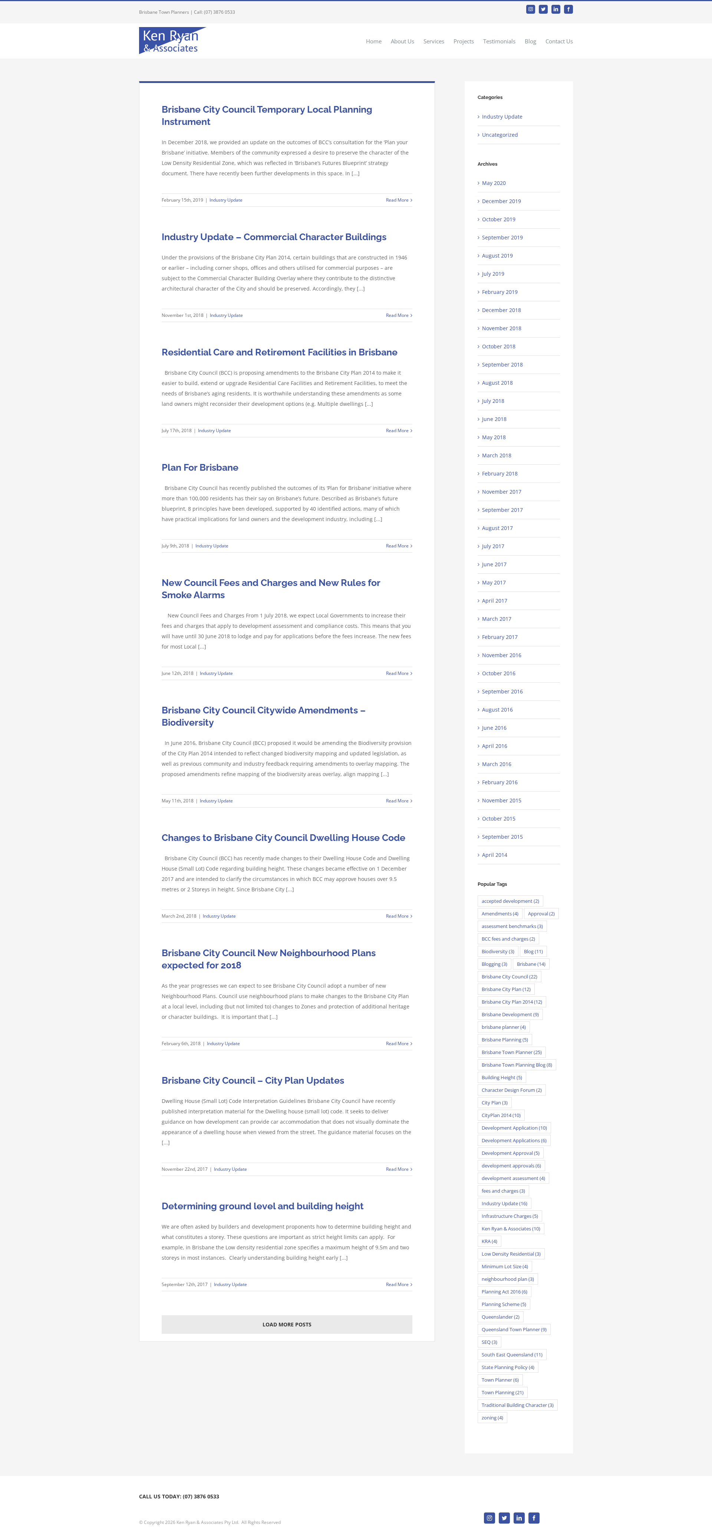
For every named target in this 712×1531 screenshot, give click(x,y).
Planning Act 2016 (504, 1291)
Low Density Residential (511, 1253)
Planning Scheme (504, 1304)
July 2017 (493, 546)
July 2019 (493, 273)
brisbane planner (504, 1027)
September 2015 (502, 836)
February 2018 (500, 473)
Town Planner (500, 1379)
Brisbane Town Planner (512, 1052)
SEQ (489, 1342)
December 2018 (501, 310)
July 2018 (493, 400)
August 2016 (497, 709)
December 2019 (501, 201)
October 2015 (498, 818)
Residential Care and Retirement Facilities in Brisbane (280, 352)
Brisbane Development (510, 1014)
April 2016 (494, 745)
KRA (489, 1241)
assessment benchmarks (512, 926)
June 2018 (494, 418)
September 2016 (502, 691)
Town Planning (503, 1392)
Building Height (502, 1077)
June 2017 (494, 564)
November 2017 (501, 491)
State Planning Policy (508, 1367)
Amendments (500, 913)
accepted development (510, 901)
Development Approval (511, 1153)
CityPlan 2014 (501, 1115)
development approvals (511, 1165)
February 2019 (500, 291)
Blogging (494, 964)
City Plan (495, 1102)
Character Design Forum (512, 1090)
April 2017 (494, 600)
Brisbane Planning (505, 1039)
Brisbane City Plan (506, 989)
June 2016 (494, 727)
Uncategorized (500, 134)
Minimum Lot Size (505, 1266)
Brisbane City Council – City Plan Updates (253, 1080)
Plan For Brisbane (200, 467)
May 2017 (494, 582)
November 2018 (501, 328)
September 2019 (502, 237)
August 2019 (497, 255)
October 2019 (498, 219)
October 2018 (498, 346)
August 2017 (497, 527)
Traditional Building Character (518, 1405)
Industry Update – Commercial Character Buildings (274, 236)
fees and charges (503, 1190)
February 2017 (500, 636)
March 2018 (496, 455)
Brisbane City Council (509, 976)
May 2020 (494, 182)
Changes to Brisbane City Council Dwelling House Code (283, 837)
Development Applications (514, 1140)
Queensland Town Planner (514, 1329)
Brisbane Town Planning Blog (517, 1064)
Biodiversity (498, 951)
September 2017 (502, 509)
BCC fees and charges (508, 938)
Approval (541, 913)
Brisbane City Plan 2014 (512, 1001)
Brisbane (531, 964)
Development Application (514, 1127)
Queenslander (501, 1316)
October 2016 (498, 673)
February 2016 (500, 782)
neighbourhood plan (508, 1279)
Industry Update (226, 200)
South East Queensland (512, 1354)
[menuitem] (378, 41)
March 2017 (496, 618)
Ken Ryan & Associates (511, 1228)
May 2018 (494, 437)
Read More (397, 200)
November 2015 (501, 800)
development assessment (513, 1178)
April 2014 (494, 854)
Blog (533, 951)
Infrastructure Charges (510, 1216)
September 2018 (502, 364)
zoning (492, 1417)
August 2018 (497, 382)
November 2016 (501, 655)
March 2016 (496, 764)
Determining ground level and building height (263, 1206)
